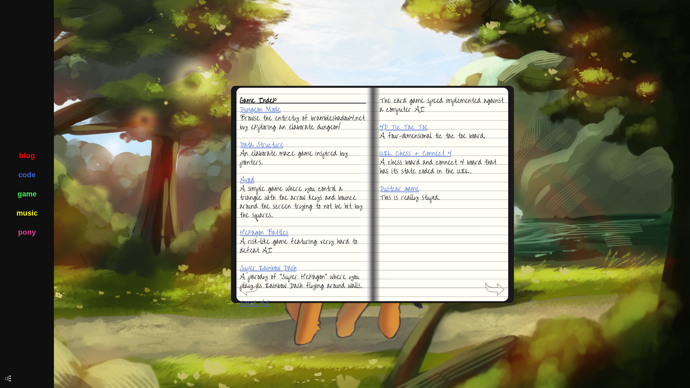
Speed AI (255, 303)
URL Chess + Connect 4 (415, 153)
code (27, 175)
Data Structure (261, 144)
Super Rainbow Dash (268, 268)
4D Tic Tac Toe (404, 127)
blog (27, 156)
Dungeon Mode (260, 109)
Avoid (247, 179)
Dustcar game (399, 188)
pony (27, 232)
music (27, 213)
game (27, 194)
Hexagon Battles (264, 232)
